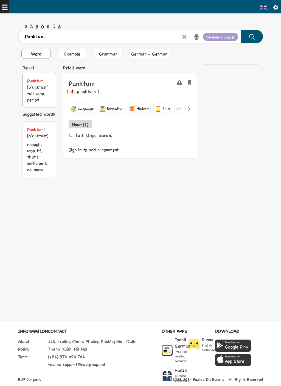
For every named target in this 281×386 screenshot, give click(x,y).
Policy (24, 349)
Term (23, 356)
